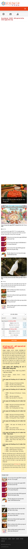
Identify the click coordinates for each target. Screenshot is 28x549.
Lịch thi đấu (10, 14)
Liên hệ (3, 541)
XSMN (17, 538)
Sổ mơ (21, 538)
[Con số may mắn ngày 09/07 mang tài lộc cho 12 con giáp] (14, 214)
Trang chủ (4, 538)
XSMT (13, 538)
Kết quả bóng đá (3, 14)
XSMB (9, 538)
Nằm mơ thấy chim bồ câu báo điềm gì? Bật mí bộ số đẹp (14, 278)
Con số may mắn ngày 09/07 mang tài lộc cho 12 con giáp (14, 226)
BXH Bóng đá (17, 14)
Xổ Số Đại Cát (17, 464)
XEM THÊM (14, 340)
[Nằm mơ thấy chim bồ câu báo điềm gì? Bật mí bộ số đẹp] (14, 267)
